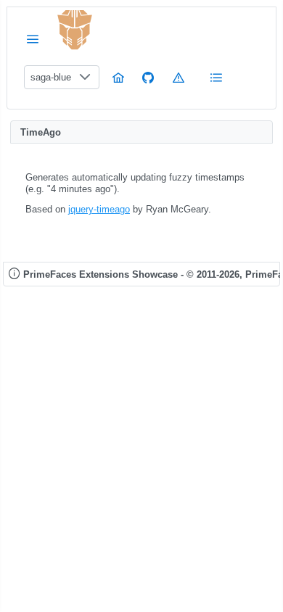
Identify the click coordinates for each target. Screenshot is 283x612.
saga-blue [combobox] (50, 77)
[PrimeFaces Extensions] (75, 30)
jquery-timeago (99, 209)
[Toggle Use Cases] (216, 77)
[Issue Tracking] (178, 77)
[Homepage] (118, 77)
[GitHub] (148, 77)
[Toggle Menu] (32, 39)
